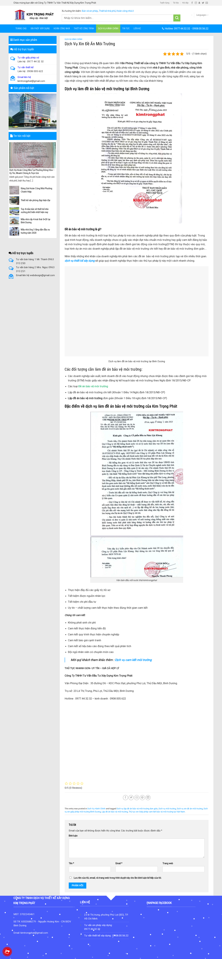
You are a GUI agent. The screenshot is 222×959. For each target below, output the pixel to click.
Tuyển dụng (164, 3)
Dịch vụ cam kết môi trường (133, 660)
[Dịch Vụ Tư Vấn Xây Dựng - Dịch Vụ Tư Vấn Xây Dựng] (35, 15)
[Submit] (176, 17)
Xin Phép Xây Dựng (40, 28)
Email (119, 863)
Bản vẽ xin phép (90, 11)
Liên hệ (137, 28)
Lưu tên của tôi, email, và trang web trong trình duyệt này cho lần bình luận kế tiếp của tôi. (118, 878)
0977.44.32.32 (182, 28)
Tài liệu (176, 3)
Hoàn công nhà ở (125, 11)
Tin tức (126, 28)
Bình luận (73, 835)
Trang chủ (21, 28)
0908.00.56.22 (200, 28)
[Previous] (11, 160)
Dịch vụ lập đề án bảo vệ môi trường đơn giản (137, 809)
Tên (71, 863)
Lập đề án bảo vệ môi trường (115, 812)
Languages (201, 15)
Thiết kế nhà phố (107, 11)
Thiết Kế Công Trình (84, 28)
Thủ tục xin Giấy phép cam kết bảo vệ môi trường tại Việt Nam (157, 812)
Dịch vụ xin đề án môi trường (190, 809)
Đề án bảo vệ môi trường (93, 386)
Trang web (168, 863)
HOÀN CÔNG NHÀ (62, 28)
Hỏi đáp (185, 3)
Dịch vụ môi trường (167, 809)
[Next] (54, 160)
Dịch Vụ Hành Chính (108, 28)
